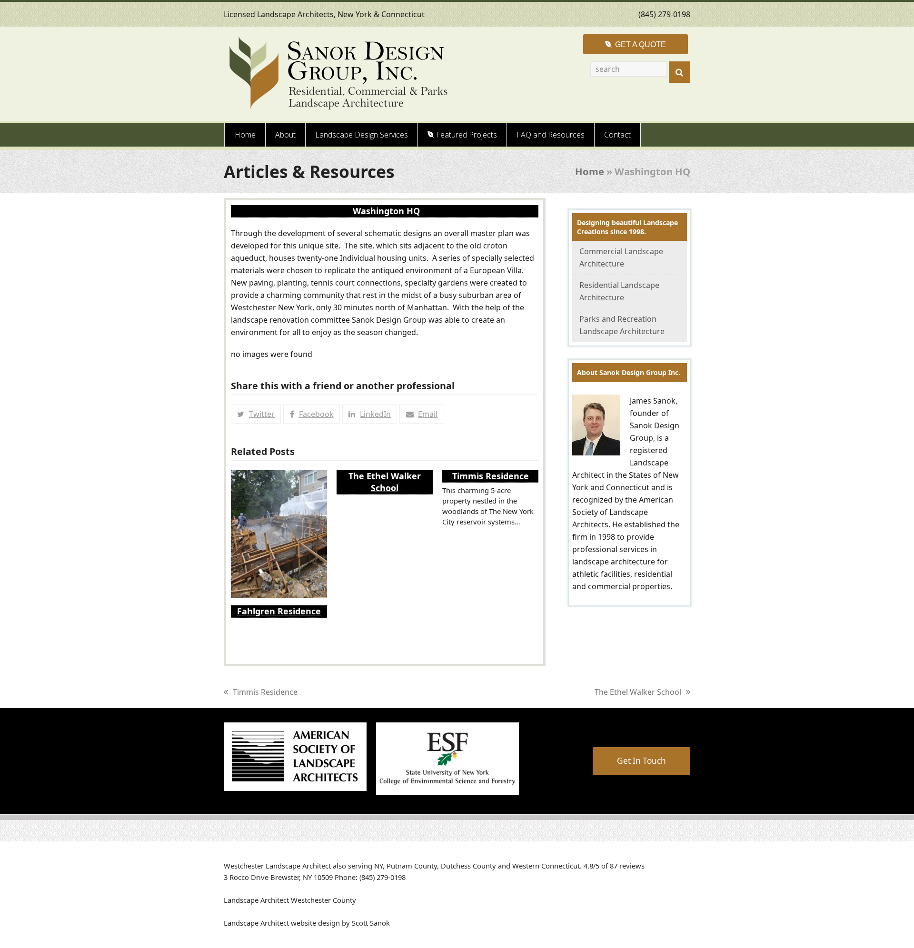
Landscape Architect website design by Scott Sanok (307, 923)
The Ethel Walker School (384, 482)
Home (589, 171)
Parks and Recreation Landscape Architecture (622, 325)
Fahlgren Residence (279, 611)
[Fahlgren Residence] (279, 533)
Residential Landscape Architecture (619, 291)
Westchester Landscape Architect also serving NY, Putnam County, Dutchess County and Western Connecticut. (403, 865)
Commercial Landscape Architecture (621, 257)
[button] (256, 414)
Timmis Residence (490, 476)
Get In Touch (641, 760)
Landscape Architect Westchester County (290, 900)
